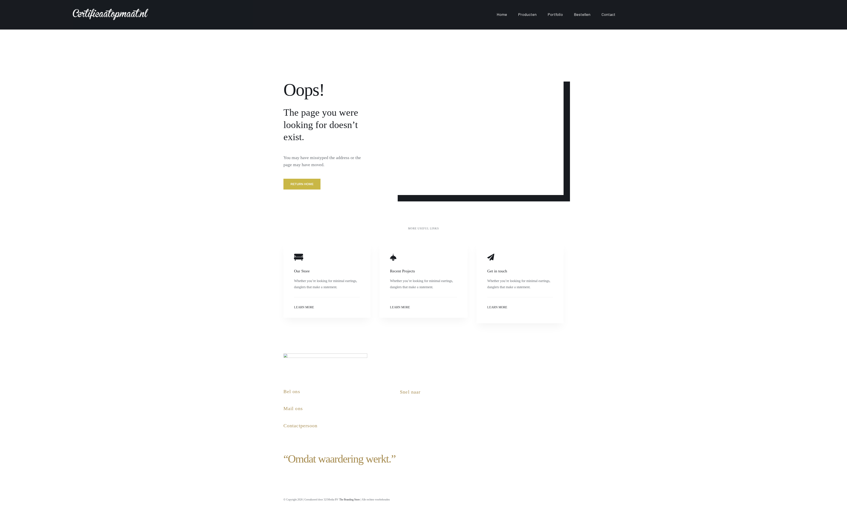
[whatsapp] (547, 499)
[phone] (562, 499)
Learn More (304, 307)
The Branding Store (349, 499)
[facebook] (524, 499)
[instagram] (517, 499)
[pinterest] (539, 499)
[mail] (554, 499)
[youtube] (532, 499)
